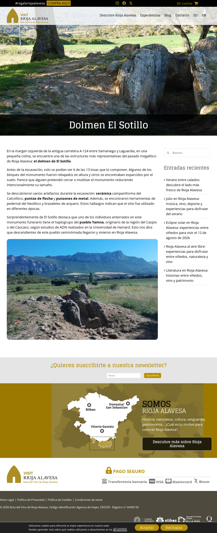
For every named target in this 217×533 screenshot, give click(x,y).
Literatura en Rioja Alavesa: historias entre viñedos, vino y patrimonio (187, 275)
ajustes (120, 529)
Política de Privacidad (31, 500)
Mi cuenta (184, 3)
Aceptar (147, 527)
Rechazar (174, 527)
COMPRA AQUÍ (59, 3)
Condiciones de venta (88, 500)
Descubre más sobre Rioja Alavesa (177, 444)
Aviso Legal (7, 500)
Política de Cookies (60, 500)
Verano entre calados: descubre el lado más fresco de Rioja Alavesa (184, 184)
